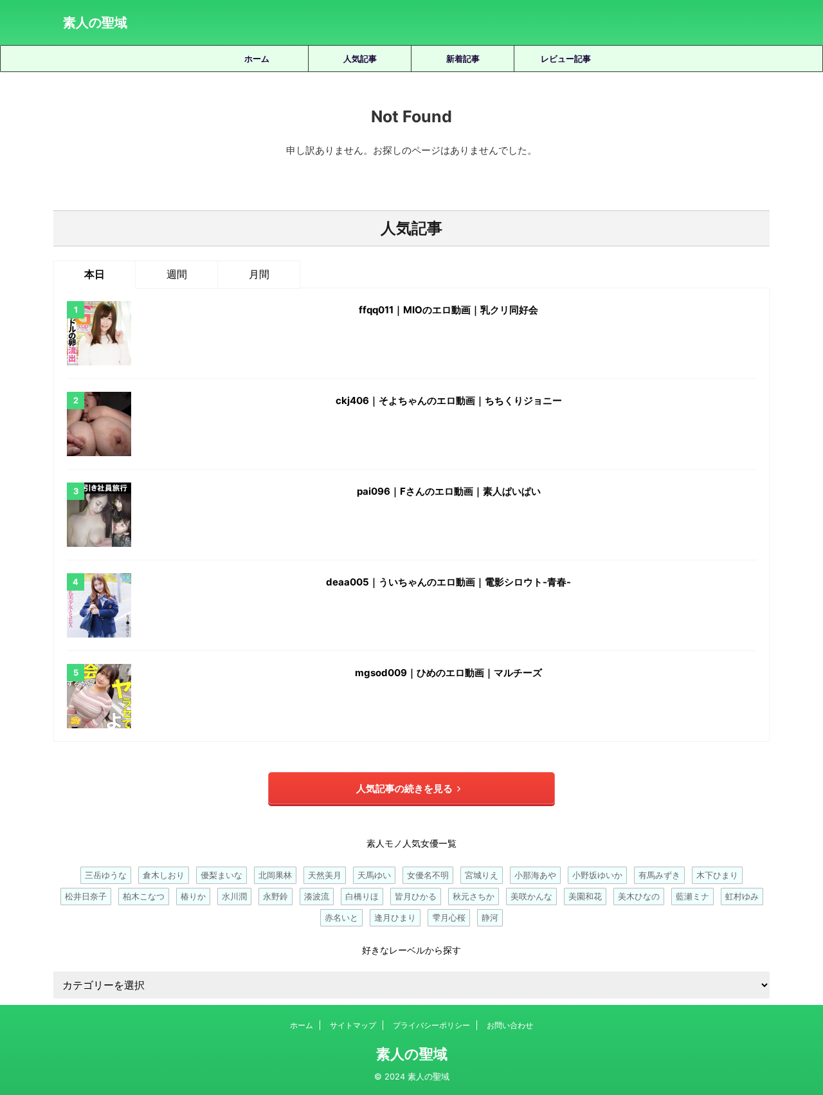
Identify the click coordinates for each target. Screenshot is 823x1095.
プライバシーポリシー (431, 1025)
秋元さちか (473, 896)
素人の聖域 (95, 22)
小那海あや (535, 875)
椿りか (193, 896)
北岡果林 (275, 875)
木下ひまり (717, 875)
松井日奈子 (86, 896)
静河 (490, 917)
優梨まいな (221, 875)
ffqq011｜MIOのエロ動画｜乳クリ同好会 (448, 310)
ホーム (256, 58)
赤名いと (341, 917)
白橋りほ (362, 896)
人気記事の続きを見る (404, 788)
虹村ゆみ (742, 896)
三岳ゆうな (106, 875)
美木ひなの (639, 896)
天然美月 (324, 875)
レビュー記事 (566, 58)
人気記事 (360, 58)
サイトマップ (353, 1025)
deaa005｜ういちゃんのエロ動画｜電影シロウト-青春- (448, 582)
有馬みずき (659, 875)
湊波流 (316, 896)
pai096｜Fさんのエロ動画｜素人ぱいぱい (449, 491)
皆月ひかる (416, 896)
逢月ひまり (395, 917)
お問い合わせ (510, 1025)
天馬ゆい (374, 875)
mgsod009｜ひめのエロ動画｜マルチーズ (448, 673)
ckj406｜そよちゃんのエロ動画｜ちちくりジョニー (449, 400)
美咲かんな (531, 896)
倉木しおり (164, 875)
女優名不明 (428, 875)
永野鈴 (275, 896)
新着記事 (463, 58)
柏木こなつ (144, 896)
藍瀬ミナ (692, 896)
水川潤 (234, 896)
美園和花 (585, 896)
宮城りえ (481, 875)
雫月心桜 (449, 917)
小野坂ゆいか (597, 875)
